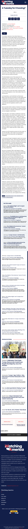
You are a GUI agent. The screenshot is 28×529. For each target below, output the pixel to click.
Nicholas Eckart (9, 29)
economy (4, 197)
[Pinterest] (15, 19)
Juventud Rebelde (11, 23)
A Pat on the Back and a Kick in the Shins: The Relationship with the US (14, 243)
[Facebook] (9, 19)
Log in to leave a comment (14, 434)
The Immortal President (7, 424)
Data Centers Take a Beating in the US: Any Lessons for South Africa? (13, 330)
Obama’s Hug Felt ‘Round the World (21, 425)
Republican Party (10, 197)
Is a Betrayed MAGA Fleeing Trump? (15, 388)
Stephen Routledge (19, 28)
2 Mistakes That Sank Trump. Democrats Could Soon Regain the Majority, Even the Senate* (13, 309)
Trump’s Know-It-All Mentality (17, 235)
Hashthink (21, 528)
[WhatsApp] (18, 19)
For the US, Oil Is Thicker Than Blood (15, 410)
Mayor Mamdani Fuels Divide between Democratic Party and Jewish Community (13, 397)
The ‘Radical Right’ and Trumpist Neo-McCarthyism (14, 206)
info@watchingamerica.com (12, 485)
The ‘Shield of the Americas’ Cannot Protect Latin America (15, 227)
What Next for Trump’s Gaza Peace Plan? (13, 319)
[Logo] (11, 2)
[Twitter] (12, 19)
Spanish (11, 28)
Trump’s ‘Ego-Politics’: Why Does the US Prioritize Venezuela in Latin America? (13, 376)
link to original (16, 26)
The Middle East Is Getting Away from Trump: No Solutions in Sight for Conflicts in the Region (15, 217)
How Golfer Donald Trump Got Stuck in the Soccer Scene (13, 265)
